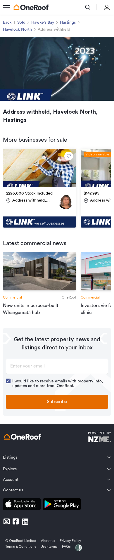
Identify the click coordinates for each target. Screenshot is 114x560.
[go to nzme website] (99, 438)
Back (7, 22)
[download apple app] (22, 505)
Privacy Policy (70, 540)
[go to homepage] (31, 7)
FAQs (66, 546)
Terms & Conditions (20, 546)
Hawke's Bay (42, 22)
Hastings (68, 22)
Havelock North (17, 29)
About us (48, 540)
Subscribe (57, 401)
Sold (21, 22)
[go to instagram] (6, 521)
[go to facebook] (15, 521)
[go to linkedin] (25, 521)
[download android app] (62, 505)
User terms (49, 546)
